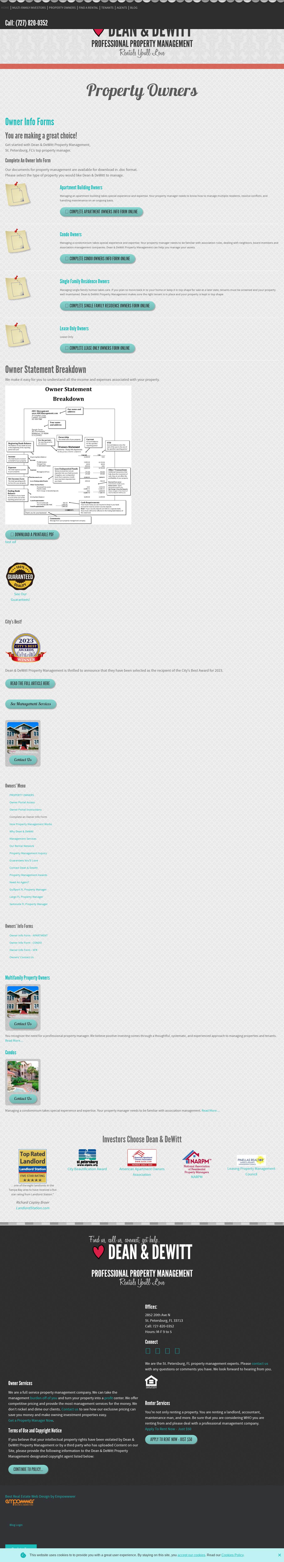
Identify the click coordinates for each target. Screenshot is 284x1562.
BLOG (133, 8)
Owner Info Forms (29, 122)
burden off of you (44, 1398)
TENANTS (107, 8)
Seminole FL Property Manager (29, 904)
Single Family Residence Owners (84, 281)
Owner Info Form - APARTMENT (29, 935)
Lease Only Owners (74, 328)
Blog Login (16, 1525)
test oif (10, 542)
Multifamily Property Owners (27, 977)
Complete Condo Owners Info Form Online (99, 259)
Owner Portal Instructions (26, 810)
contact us (260, 1363)
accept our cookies (191, 1555)
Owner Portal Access (22, 802)
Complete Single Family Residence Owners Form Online (109, 306)
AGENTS (122, 8)
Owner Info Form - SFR (23, 950)
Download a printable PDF (34, 535)
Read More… (14, 1041)
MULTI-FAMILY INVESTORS (29, 8)
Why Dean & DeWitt (21, 831)
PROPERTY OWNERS (62, 8)
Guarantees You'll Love (24, 860)
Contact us (70, 1409)
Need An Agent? (19, 882)
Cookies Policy (232, 1555)
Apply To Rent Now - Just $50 (168, 1429)
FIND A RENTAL (88, 8)
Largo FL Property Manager (26, 897)
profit (109, 1398)
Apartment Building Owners (81, 187)
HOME (5, 8)
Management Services (23, 839)
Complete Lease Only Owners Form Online (99, 348)
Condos (10, 1052)
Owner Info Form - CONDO (26, 943)
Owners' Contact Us (22, 957)
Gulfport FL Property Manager (28, 890)
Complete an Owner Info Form (28, 817)
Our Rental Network (22, 846)
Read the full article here (30, 683)
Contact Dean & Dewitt (24, 868)
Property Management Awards (28, 875)
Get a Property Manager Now (30, 1420)
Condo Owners (70, 234)
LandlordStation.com (32, 1208)
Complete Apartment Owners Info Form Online (103, 212)
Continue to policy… (28, 1469)
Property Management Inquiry (28, 853)
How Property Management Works (31, 824)
